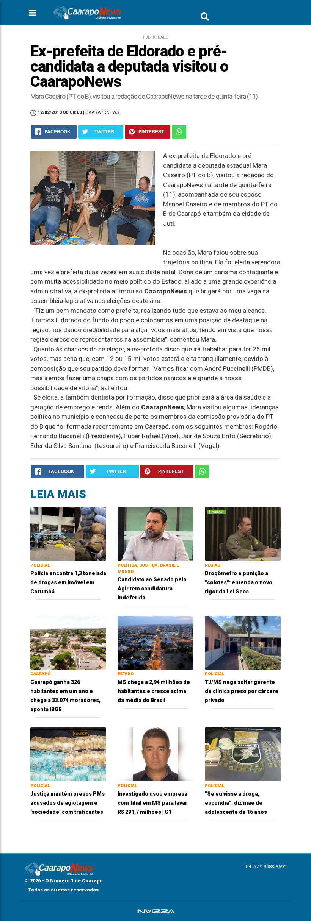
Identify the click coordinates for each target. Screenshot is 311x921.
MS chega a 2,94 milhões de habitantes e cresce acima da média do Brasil (154, 691)
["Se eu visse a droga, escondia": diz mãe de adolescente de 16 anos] (243, 753)
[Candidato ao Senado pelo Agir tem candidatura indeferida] (155, 533)
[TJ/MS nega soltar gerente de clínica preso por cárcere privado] (243, 642)
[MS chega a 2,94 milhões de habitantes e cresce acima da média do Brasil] (155, 642)
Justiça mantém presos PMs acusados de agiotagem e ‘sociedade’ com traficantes (67, 803)
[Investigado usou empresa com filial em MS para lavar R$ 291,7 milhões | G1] (155, 753)
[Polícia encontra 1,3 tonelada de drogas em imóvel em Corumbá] (68, 533)
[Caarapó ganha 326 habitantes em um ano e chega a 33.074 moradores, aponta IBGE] (68, 642)
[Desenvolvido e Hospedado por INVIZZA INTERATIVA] (155, 911)
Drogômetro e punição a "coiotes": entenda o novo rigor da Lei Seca (238, 582)
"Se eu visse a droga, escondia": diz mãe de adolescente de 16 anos (236, 803)
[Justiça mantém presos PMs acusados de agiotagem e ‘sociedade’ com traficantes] (68, 753)
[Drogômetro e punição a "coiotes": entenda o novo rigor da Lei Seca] (243, 533)
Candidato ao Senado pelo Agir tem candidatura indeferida (152, 588)
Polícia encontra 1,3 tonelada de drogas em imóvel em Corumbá (68, 582)
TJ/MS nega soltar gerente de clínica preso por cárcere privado (241, 691)
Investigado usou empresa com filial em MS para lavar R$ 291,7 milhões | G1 (152, 803)
